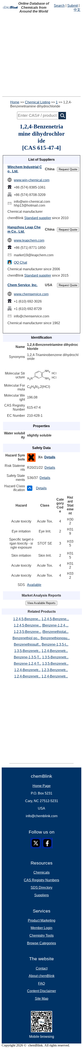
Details (49, 457)
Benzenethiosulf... (27, 644)
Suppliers (41, 895)
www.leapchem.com (29, 240)
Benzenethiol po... (26, 638)
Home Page (42, 786)
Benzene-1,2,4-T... (27, 663)
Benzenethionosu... (55, 638)
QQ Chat (20, 262)
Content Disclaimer (41, 991)
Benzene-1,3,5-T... (27, 657)
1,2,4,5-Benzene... (27, 619)
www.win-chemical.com (31, 180)
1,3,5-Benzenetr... (27, 651)
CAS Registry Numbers (41, 880)
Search (59, 5)
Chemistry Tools (41, 935)
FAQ (41, 983)
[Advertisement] (41, 55)
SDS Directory (41, 887)
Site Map (41, 998)
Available (34, 585)
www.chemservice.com (31, 294)
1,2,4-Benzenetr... (55, 651)
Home (14, 102)
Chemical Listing (37, 102)
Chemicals (41, 872)
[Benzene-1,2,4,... (55, 625)
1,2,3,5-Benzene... (27, 632)
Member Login (41, 928)
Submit (72, 5)
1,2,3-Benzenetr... (55, 670)
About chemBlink (41, 976)
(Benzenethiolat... (55, 632)
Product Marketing (41, 920)
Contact (41, 968)
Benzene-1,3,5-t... (55, 644)
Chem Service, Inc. (22, 285)
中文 (77, 9)
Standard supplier (37, 218)
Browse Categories (41, 943)
